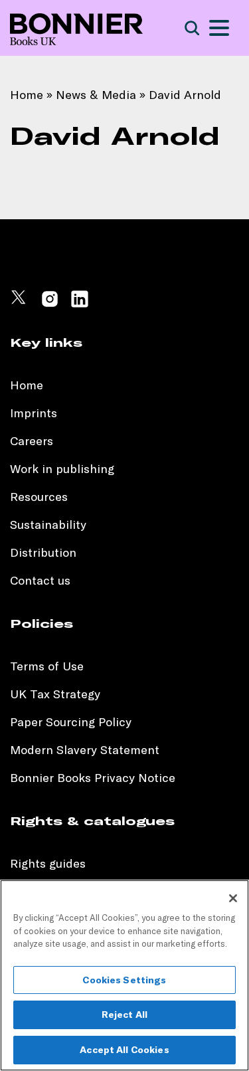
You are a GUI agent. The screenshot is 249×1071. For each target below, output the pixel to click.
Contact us (40, 580)
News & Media (96, 94)
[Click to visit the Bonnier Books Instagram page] (50, 304)
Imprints (33, 413)
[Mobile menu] (219, 28)
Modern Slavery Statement (84, 749)
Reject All (124, 1015)
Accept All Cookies (124, 1050)
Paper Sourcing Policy (70, 722)
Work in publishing (62, 468)
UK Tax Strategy (55, 694)
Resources (39, 496)
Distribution (43, 552)
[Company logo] (76, 28)
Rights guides (48, 863)
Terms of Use (47, 666)
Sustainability (50, 524)
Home (26, 94)
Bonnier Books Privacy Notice (92, 777)
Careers (31, 440)
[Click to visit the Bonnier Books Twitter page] (20, 304)
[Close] (233, 898)
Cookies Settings (124, 980)
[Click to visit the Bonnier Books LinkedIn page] (80, 304)
